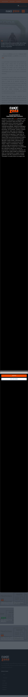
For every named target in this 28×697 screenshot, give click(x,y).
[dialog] (14, 348)
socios (15, 118)
